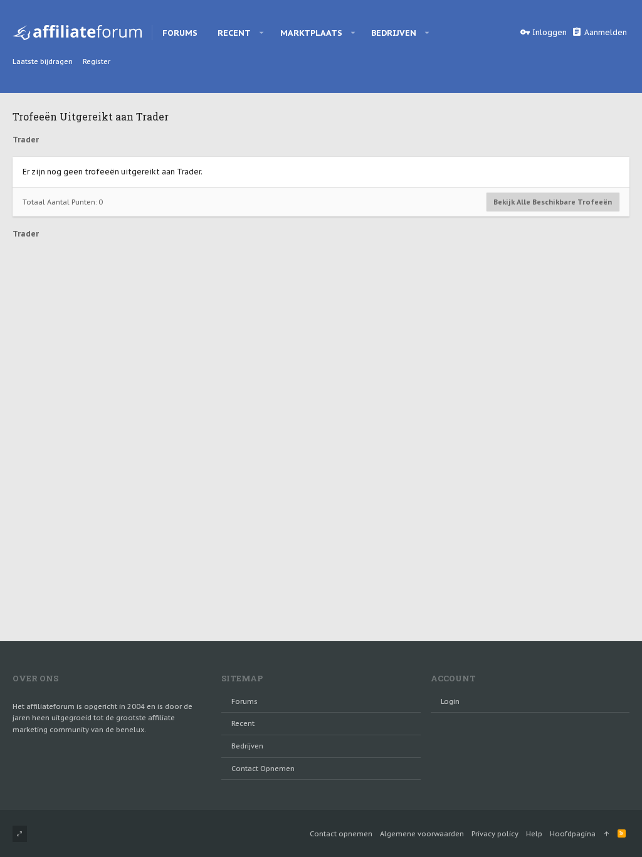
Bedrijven (247, 746)
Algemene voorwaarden (422, 833)
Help (534, 833)
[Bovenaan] (606, 834)
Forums (244, 701)
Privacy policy (494, 833)
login (450, 701)
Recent (243, 723)
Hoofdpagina (573, 833)
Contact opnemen (263, 768)
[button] (261, 33)
